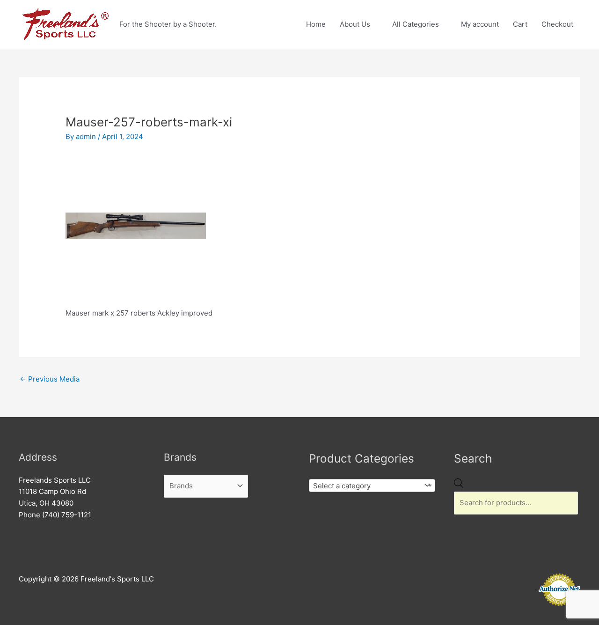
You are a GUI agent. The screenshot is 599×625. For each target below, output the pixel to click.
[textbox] (365, 486)
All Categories (415, 24)
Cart (520, 24)
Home (316, 24)
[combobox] (372, 485)
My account (480, 24)
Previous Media (50, 379)
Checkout (557, 24)
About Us (355, 24)
